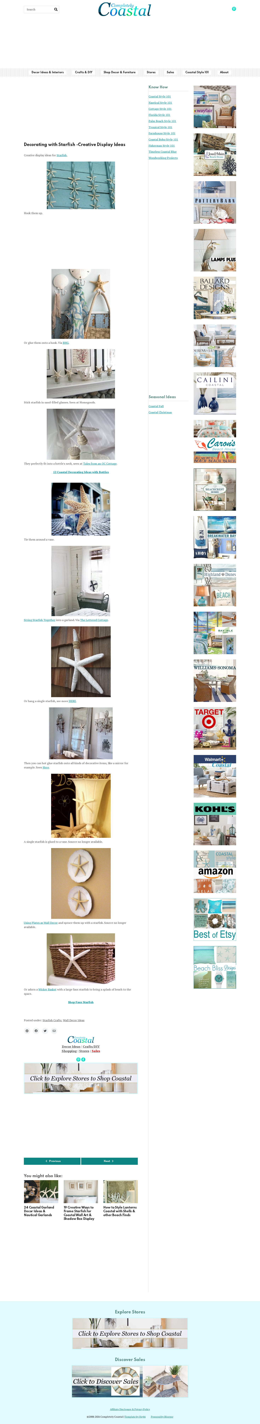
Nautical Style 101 (160, 103)
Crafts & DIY (83, 72)
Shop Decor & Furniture (119, 72)
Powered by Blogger (162, 1416)
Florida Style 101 (159, 115)
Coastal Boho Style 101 (163, 139)
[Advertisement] (130, 43)
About (224, 72)
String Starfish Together (39, 620)
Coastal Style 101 (197, 72)
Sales (170, 72)
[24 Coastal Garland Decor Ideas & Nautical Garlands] (41, 1191)
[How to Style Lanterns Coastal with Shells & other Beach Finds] (120, 1191)
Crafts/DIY (91, 1046)
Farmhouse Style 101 (162, 133)
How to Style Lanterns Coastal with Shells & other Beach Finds (120, 1211)
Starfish (62, 155)
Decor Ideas (71, 1046)
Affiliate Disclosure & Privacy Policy (130, 1409)
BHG (66, 343)
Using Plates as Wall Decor (41, 923)
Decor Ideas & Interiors (47, 72)
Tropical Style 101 (160, 127)
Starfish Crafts (52, 1020)
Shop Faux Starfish (81, 1002)
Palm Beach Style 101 (162, 121)
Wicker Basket (47, 989)
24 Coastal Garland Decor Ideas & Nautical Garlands (39, 1211)
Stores (151, 72)
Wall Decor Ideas (73, 1020)
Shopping (69, 1051)
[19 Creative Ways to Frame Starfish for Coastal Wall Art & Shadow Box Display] (81, 1191)
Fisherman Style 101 (162, 146)
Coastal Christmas (160, 412)
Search (56, 9)
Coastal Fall (156, 406)
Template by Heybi (135, 1416)
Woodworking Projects (163, 158)
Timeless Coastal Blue (163, 152)
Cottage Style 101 (160, 109)
